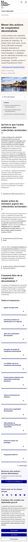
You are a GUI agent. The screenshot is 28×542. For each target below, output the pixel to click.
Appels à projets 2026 (11, 307)
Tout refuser (14, 534)
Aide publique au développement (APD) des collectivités (12, 425)
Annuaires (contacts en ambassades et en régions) (13, 320)
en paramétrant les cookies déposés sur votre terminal (13, 523)
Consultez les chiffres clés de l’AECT (13, 193)
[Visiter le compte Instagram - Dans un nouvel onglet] (15, 495)
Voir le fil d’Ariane (5, 15)
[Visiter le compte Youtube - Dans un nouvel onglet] (24, 495)
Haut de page (23, 465)
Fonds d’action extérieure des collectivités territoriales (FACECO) (14, 379)
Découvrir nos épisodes (14, 481)
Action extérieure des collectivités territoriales (13, 67)
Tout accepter (14, 530)
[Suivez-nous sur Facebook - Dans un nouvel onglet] (7, 495)
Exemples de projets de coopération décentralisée (12, 350)
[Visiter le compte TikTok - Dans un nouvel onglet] (20, 495)
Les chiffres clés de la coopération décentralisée (12, 364)
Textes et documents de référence (12, 396)
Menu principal (25, 2)
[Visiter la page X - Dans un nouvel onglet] (2, 495)
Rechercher (21, 2)
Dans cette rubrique (9, 97)
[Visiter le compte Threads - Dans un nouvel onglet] (11, 495)
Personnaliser (14, 539)
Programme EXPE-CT (11, 454)
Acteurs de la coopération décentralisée (12, 410)
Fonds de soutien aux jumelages (11, 441)
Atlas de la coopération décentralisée (11, 334)
